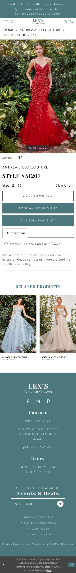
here (49, 570)
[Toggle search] (12, 22)
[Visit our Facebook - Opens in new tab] (28, 401)
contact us (35, 259)
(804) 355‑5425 (38, 420)
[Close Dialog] (3, 565)
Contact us (22, 13)
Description (15, 232)
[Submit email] (60, 504)
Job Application (38, 447)
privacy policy (38, 528)
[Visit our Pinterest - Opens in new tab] (48, 401)
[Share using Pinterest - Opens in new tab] (20, 158)
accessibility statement (38, 534)
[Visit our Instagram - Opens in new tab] (38, 401)
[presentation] (18, 324)
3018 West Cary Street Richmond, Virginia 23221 (38, 434)
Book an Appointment (38, 208)
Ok (72, 564)
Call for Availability (38, 220)
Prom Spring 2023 (20, 35)
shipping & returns (39, 517)
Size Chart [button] (64, 185)
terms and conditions (38, 523)
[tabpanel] (38, 96)
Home (9, 30)
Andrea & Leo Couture (40, 30)
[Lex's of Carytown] (38, 21)
